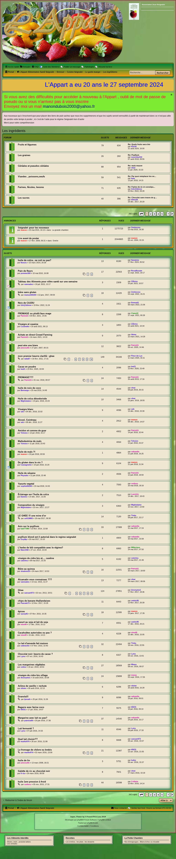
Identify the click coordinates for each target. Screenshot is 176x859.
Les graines (24, 155)
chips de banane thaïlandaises (34, 600)
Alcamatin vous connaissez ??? (35, 579)
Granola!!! (23, 696)
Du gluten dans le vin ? (30, 462)
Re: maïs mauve (135, 166)
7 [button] (168, 213)
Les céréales (12, 844)
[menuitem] (25, 67)
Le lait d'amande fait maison (33, 643)
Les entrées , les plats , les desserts (80, 842)
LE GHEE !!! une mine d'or (32, 515)
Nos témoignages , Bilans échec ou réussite (141, 842)
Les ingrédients (13, 131)
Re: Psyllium (133, 155)
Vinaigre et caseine (28, 324)
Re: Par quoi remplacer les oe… (142, 176)
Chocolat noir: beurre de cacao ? (35, 654)
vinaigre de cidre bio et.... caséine (36, 558)
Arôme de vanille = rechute (32, 686)
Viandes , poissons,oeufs (31, 176)
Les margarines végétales (31, 664)
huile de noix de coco (29, 388)
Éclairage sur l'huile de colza (33, 494)
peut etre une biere (28, 345)
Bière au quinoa (26, 569)
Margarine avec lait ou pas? (32, 718)
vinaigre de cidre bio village (33, 675)
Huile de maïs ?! (26, 452)
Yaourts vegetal (26, 483)
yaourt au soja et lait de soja (33, 622)
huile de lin (24, 760)
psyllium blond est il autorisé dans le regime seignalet (47, 537)
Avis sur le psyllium (28, 526)
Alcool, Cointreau (27, 420)
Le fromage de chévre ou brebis (35, 749)
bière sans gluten (27, 292)
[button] (141, 214)
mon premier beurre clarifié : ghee (36, 356)
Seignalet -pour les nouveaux (33, 227)
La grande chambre (60, 230)
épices (21, 611)
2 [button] (150, 213)
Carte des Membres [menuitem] (51, 67)
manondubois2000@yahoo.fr (69, 106)
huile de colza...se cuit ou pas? (34, 260)
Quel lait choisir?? (28, 739)
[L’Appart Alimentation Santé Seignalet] (62, 32)
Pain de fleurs (25, 271)
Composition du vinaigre (31, 505)
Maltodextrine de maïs (29, 441)
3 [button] (154, 213)
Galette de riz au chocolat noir (34, 771)
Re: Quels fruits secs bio (139, 144)
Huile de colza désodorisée (32, 398)
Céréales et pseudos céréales (33, 166)
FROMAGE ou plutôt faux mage (34, 313)
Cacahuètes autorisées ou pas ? (35, 632)
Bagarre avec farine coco (31, 707)
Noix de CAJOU (26, 303)
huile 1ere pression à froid (32, 781)
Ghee (20, 590)
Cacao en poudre (27, 366)
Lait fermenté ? (26, 728)
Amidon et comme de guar (32, 430)
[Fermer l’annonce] (171, 94)
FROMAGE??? (25, 377)
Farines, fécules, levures (31, 187)
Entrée (55, 241)
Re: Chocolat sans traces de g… (142, 198)
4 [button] (158, 213)
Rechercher (163, 72)
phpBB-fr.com (92, 823)
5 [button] (162, 213)
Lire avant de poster (28, 238)
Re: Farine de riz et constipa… (141, 187)
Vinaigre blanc (25, 409)
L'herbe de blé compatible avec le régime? (40, 547)
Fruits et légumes (27, 144)
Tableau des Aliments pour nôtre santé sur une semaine (47, 281)
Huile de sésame (26, 473)
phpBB (80, 820)
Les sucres (23, 198)
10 (91, 359)
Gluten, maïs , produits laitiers (19, 842)
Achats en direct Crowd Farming (35, 334)
